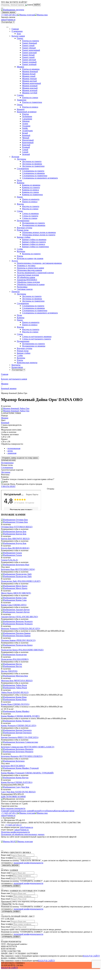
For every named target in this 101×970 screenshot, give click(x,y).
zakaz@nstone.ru (8, 19)
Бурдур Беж (15, 548)
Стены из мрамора (30, 213)
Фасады (20, 204)
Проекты (50, 811)
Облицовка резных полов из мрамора (39, 232)
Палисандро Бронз (22, 650)
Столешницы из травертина (34, 175)
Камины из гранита (31, 187)
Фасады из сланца (30, 209)
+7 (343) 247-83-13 (9, 15)
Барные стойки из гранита (34, 242)
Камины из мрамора (31, 185)
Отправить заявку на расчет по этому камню (20, 458)
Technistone (27, 116)
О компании (17, 31)
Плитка (25, 114)
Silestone (26, 121)
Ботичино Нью (18, 569)
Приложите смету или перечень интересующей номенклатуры (29, 901)
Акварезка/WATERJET (27, 280)
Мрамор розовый (29, 86)
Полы (19, 180)
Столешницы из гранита (33, 171)
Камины (20, 183)
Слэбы (20, 249)
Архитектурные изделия (28, 275)
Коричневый (28, 142)
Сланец (20, 95)
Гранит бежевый (29, 43)
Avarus (25, 123)
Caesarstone (27, 119)
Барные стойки (23, 237)
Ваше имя (5, 855)
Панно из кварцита (30, 199)
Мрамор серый (28, 76)
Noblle (25, 128)
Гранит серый (28, 45)
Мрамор (20, 67)
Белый (25, 133)
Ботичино (13, 766)
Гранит (20, 38)
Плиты (20, 256)
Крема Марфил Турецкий (27, 773)
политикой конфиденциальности (28, 863)
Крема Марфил (20, 716)
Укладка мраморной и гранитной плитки (35, 272)
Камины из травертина (32, 194)
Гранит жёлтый (29, 60)
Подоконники (23, 220)
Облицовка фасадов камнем (29, 270)
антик (10, 451)
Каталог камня (18, 36)
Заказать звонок (8, 12)
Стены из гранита (30, 216)
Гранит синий (28, 57)
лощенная (11, 453)
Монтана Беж (17, 680)
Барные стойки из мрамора (34, 239)
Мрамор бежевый (30, 71)
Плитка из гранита (30, 41)
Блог (19, 33)
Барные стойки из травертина (35, 246)
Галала (9, 560)
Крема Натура (16, 782)
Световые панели (25, 289)
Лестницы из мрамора (32, 164)
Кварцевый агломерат (27, 112)
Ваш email (5, 878)
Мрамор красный (30, 88)
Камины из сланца (30, 192)
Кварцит (21, 109)
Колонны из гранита (31, 254)
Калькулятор (68, 811)
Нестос (9, 671)
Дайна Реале (15, 692)
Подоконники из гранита (33, 223)
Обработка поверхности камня (30, 284)
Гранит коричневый (31, 50)
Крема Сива (13, 605)
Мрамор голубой (29, 93)
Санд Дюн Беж (18, 792)
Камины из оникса (30, 190)
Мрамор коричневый (31, 83)
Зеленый (26, 154)
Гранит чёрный (29, 48)
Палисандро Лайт (21, 581)
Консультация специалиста (13, 808)
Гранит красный (29, 52)
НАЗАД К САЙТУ (91, 956)
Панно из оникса (29, 201)
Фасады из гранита (30, 206)
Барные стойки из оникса (33, 244)
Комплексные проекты (27, 362)
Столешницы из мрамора (33, 173)
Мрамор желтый (29, 81)
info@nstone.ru (26, 827)
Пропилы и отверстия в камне (30, 268)
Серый (25, 149)
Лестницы (21, 159)
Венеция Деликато (20, 628)
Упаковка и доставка (26, 265)
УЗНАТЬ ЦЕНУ (8, 486)
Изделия (15, 157)
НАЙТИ (37, 5)
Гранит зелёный (29, 64)
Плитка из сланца (30, 97)
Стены (20, 211)
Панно (20, 197)
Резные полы (23, 230)
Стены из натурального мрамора (36, 336)
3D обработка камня (26, 277)
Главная (4, 811)
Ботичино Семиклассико (27, 747)
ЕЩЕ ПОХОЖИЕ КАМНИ (13, 796)
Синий (25, 152)
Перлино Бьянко (18, 640)
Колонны (21, 251)
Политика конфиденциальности (15, 832)
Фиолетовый (28, 140)
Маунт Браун (16, 593)
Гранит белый (28, 55)
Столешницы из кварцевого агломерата (40, 178)
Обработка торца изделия (28, 282)
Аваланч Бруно (19, 617)
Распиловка (22, 287)
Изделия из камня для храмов (30, 258)
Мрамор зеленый (29, 90)
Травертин (21, 100)
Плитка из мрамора (30, 69)
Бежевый (26, 135)
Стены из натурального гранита (36, 339)
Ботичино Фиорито (21, 756)
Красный (26, 145)
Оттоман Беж (16, 527)
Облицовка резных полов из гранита (38, 235)
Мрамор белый (29, 74)
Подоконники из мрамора (33, 225)
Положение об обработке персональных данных (22, 834)
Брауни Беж (15, 538)
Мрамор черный (29, 78)
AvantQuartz (27, 130)
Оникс (20, 104)
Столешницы (23, 168)
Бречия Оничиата (19, 737)
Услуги (15, 261)
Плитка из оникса (30, 107)
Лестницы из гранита (31, 161)
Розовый (26, 147)
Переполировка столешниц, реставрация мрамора (39, 263)
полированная (13, 448)
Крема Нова (15, 704)
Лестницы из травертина (33, 166)
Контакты (58, 811)
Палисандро (15, 659)
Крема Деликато (18, 725)
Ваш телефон (7, 858)
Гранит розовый (29, 62)
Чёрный (25, 138)
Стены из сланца (29, 218)
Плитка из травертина (32, 102)
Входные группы (24, 228)
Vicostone (26, 126)
